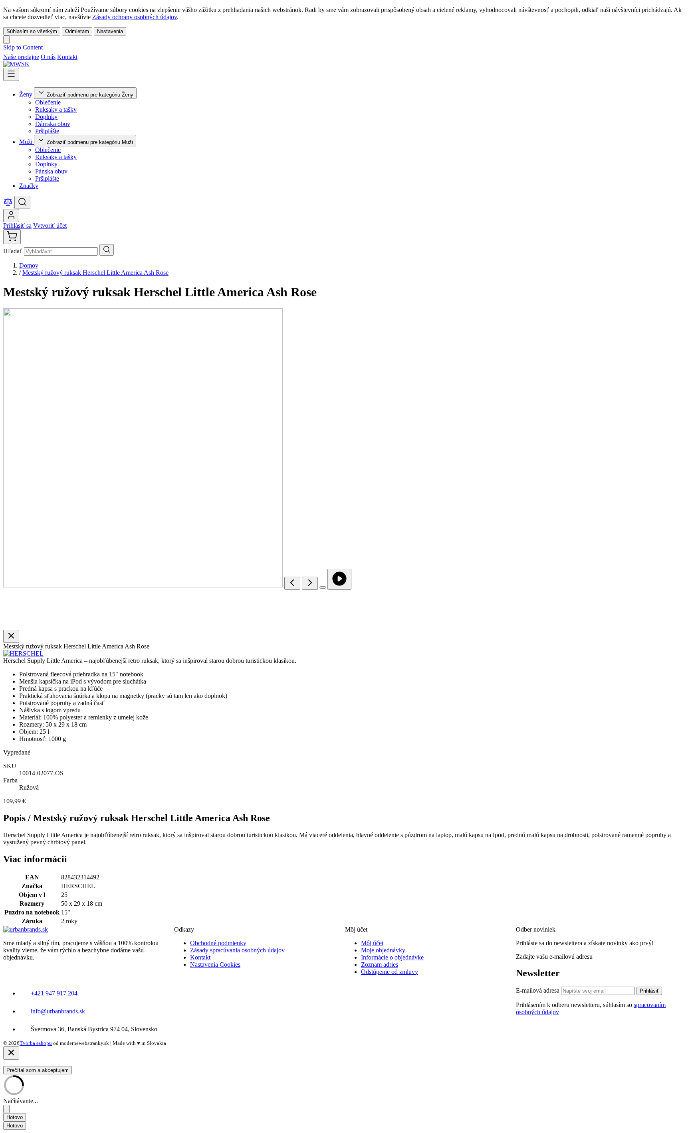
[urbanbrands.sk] (25, 929)
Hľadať (13, 251)
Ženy (26, 94)
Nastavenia (110, 31)
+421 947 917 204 (54, 993)
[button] (23, 653)
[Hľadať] (106, 250)
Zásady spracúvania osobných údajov (237, 950)
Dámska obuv (52, 123)
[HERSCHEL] (23, 653)
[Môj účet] (11, 215)
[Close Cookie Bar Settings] (6, 1109)
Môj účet (372, 943)
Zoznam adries (379, 964)
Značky (28, 185)
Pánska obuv (51, 171)
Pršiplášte (47, 131)
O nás (48, 56)
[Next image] (310, 583)
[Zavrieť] (11, 1053)
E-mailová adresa (538, 990)
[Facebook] (83, 56)
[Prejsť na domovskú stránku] (16, 64)
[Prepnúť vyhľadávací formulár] (22, 202)
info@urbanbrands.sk (58, 1011)
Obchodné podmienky (218, 943)
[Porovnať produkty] (8, 204)
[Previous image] (292, 583)
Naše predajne (21, 56)
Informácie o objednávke (392, 957)
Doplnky (46, 116)
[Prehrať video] (339, 579)
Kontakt (67, 56)
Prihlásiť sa (17, 225)
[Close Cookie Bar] (6, 39)
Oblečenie (48, 102)
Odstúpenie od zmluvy (389, 971)
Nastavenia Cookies (215, 964)
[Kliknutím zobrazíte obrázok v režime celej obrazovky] (322, 587)
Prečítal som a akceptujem (37, 1070)
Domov (28, 265)
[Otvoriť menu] (11, 74)
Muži (26, 141)
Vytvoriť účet (50, 225)
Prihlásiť (649, 991)
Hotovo (14, 1117)
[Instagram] (93, 56)
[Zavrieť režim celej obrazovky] (11, 636)
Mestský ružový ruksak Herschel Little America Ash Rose (95, 272)
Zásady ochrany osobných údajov (134, 17)
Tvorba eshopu (36, 1043)
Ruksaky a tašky (56, 109)
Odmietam (77, 31)
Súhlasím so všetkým (31, 31)
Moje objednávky (383, 950)
